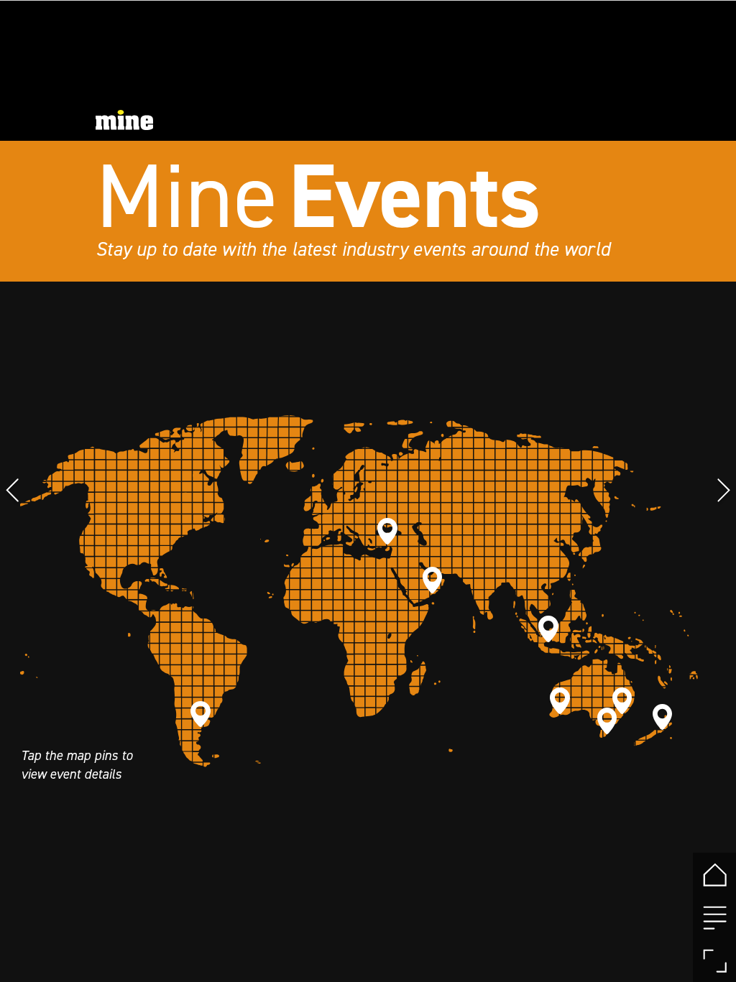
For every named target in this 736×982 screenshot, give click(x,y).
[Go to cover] (714, 874)
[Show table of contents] (714, 917)
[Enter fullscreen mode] (714, 960)
